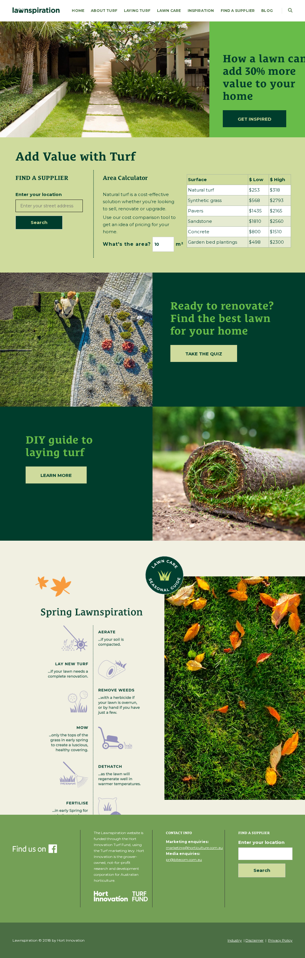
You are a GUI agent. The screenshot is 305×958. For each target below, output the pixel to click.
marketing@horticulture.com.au (194, 847)
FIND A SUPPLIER (238, 10)
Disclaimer (254, 940)
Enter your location (38, 194)
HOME (78, 10)
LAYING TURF (137, 10)
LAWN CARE (169, 10)
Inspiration (201, 10)
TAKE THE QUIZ (203, 354)
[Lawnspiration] (36, 10)
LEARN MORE (56, 475)
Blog (267, 10)
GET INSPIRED (254, 119)
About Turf (104, 10)
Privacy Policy (280, 940)
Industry (235, 940)
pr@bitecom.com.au (184, 859)
